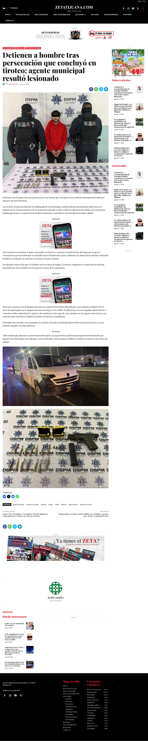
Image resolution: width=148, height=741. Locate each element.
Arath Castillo (13, 84)
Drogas (50, 504)
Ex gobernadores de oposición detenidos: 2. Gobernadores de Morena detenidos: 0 (123, 138)
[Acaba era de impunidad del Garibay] (30, 626)
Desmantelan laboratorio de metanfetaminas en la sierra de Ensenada (14, 664)
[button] (142, 8)
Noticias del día (33, 48)
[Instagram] (128, 8)
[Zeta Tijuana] (74, 7)
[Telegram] (106, 89)
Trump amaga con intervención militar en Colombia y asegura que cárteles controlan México (83, 515)
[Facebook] (123, 8)
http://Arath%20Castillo (56, 601)
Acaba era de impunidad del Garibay (14, 624)
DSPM (57, 504)
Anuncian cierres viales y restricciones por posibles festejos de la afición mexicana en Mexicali (15, 651)
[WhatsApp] (96, 89)
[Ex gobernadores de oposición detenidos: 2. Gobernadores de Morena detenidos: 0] (139, 137)
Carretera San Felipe (32, 504)
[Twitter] (138, 8)
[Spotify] (133, 8)
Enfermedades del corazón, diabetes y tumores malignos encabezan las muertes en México (123, 152)
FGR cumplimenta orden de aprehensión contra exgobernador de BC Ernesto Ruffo (14, 637)
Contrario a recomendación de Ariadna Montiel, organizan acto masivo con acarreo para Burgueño (123, 92)
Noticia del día (73, 504)
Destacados (8, 48)
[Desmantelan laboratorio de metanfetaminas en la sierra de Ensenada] (30, 664)
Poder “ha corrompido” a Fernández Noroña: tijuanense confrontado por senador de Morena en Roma (25, 515)
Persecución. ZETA (85, 504)
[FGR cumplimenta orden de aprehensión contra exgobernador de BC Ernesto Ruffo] (30, 636)
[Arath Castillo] (4, 84)
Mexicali (20, 48)
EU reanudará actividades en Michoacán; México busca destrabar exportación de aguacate (124, 123)
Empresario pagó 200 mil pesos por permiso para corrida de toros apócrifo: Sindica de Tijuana (123, 108)
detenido (43, 504)
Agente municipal (18, 504)
